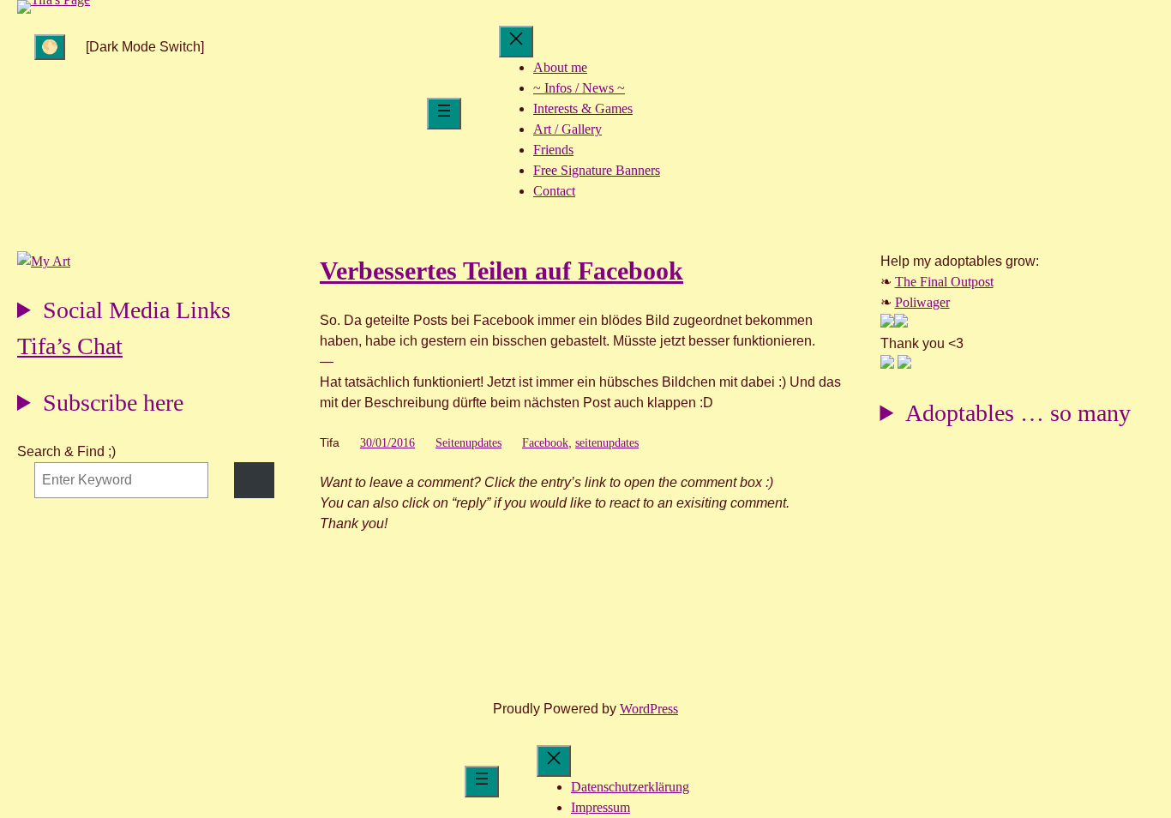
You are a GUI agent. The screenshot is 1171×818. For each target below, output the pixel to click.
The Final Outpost (944, 281)
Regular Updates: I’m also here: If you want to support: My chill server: (124, 312)
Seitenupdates (468, 442)
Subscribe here (113, 402)
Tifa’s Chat (70, 346)
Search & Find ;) (66, 451)
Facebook (545, 442)
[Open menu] (444, 113)
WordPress (649, 708)
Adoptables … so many (1018, 413)
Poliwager (922, 302)
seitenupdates (607, 442)
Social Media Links (137, 310)
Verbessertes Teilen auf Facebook (501, 270)
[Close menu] (516, 41)
